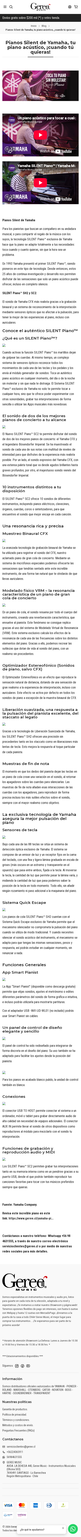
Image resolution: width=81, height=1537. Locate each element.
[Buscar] (11, 7)
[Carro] (76, 7)
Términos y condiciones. (16, 1419)
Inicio (34, 26)
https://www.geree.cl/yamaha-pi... (31, 1218)
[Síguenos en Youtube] (28, 1366)
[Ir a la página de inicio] (41, 7)
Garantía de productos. (15, 1409)
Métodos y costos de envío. (17, 1425)
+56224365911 (15, 1451)
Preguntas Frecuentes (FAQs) (18, 1430)
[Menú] (5, 7)
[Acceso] (70, 7)
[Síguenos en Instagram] (17, 1366)
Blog (44, 26)
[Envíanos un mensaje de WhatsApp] (73, 1529)
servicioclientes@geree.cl (21, 1446)
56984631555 (14, 1457)
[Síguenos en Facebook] (22, 1366)
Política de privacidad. (14, 1414)
